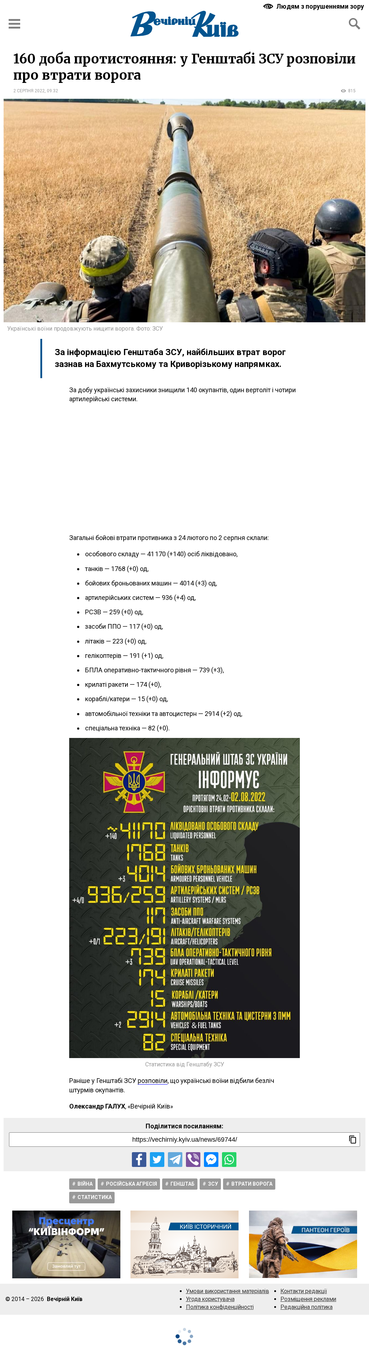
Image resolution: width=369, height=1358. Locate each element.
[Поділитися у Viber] (193, 1159)
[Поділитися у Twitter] (157, 1159)
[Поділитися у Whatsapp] (229, 1159)
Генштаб (182, 1184)
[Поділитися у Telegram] (175, 1159)
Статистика (94, 1197)
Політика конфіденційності (220, 1307)
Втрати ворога (251, 1184)
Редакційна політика (306, 1307)
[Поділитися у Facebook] (139, 1159)
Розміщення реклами (308, 1299)
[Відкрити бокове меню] (14, 24)
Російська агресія (131, 1184)
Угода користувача (210, 1299)
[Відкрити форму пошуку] (354, 24)
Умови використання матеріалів (227, 1291)
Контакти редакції (303, 1291)
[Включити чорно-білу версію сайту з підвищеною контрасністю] (314, 6)
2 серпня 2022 (29, 90)
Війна (85, 1184)
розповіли (153, 1080)
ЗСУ (213, 1184)
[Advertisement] (184, 468)
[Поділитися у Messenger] (211, 1159)
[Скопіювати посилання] (352, 1139)
